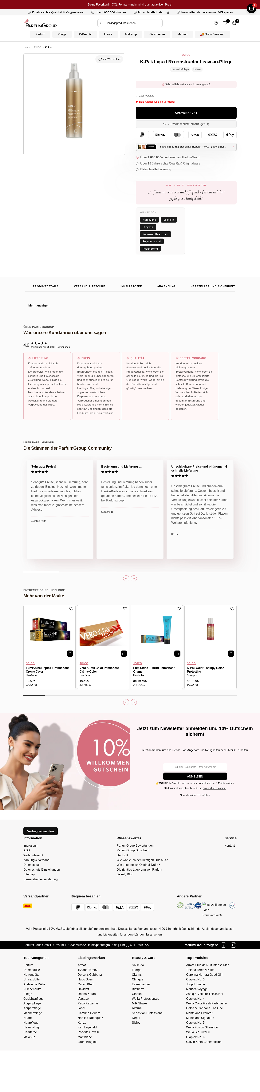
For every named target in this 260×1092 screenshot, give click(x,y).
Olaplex (137, 993)
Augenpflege (32, 1003)
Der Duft (122, 855)
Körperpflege (32, 1008)
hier (147, 934)
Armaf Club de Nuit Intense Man (207, 965)
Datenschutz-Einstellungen (41, 869)
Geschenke (157, 34)
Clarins (137, 974)
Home (26, 47)
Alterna (137, 1008)
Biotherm (138, 989)
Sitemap (29, 874)
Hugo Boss (85, 979)
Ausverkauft (186, 113)
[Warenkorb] (234, 23)
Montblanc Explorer (199, 1013)
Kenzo (82, 1022)
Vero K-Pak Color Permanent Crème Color (99, 669)
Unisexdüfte (31, 979)
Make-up (131, 34)
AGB (26, 850)
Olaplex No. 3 (195, 979)
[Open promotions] (251, 8)
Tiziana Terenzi (88, 969)
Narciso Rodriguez (90, 1017)
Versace (83, 998)
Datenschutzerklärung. (214, 788)
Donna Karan (87, 993)
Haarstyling (31, 1027)
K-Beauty (85, 34)
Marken (182, 34)
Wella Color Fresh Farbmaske (206, 1003)
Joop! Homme (195, 984)
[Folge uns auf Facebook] (223, 945)
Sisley (136, 1022)
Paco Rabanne (88, 1003)
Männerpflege (32, 1013)
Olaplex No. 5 (195, 1022)
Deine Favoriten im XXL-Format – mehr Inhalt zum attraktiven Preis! (130, 4)
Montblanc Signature (200, 1017)
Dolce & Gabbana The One (204, 1008)
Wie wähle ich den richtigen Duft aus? (142, 860)
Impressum (30, 845)
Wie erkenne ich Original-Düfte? (138, 864)
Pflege (62, 34)
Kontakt (229, 845)
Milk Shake (139, 1003)
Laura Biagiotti (87, 1041)
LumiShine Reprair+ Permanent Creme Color (47, 669)
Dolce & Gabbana (90, 974)
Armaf (82, 965)
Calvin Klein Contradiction (204, 1041)
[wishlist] (225, 23)
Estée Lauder (141, 984)
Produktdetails (46, 286)
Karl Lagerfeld (87, 1027)
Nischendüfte (32, 989)
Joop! (81, 1008)
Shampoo (192, 675)
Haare (108, 34)
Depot (136, 1017)
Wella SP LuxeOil (198, 1032)
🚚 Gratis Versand (212, 34)
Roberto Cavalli (88, 1032)
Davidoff (83, 989)
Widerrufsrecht (33, 855)
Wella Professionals (145, 998)
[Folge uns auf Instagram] (233, 945)
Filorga (136, 969)
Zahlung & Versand (36, 860)
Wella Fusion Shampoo (202, 1027)
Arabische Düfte (34, 984)
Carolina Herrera (89, 1013)
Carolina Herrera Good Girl (204, 974)
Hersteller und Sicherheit (213, 286)
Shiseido (138, 965)
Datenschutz (31, 864)
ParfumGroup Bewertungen (135, 845)
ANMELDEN (195, 776)
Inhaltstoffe (131, 286)
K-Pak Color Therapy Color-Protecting (206, 669)
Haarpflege (30, 1022)
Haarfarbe (31, 675)
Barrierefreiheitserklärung (40, 879)
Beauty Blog (125, 874)
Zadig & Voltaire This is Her (204, 993)
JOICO (37, 47)
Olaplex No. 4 (195, 998)
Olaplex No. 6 (195, 1037)
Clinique (137, 979)
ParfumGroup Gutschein (133, 850)
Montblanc (85, 1037)
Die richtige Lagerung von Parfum (139, 869)
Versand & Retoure (89, 286)
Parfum (40, 34)
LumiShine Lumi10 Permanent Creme (154, 669)
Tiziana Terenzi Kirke (200, 969)
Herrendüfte (31, 974)
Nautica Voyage (197, 989)
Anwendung (166, 286)
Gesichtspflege (33, 998)
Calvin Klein (86, 984)
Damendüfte (31, 969)
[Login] (216, 23)
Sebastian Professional (147, 1013)
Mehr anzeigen (38, 305)
